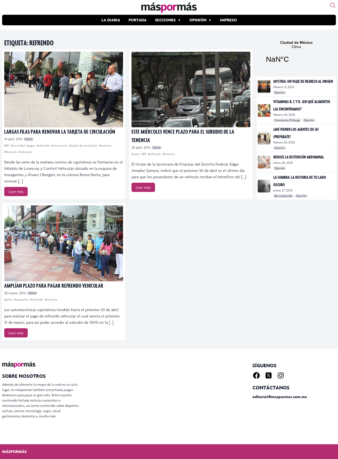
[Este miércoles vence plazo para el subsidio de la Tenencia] (191, 89)
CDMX (28, 139)
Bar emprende (283, 196)
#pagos (31, 145)
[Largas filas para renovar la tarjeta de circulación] (63, 89)
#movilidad (18, 145)
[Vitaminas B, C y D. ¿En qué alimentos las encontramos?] (264, 110)
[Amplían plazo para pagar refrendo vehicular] (63, 243)
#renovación (59, 145)
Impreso (228, 19)
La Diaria (110, 19)
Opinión (197, 19)
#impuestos (21, 299)
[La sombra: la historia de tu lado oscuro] (264, 186)
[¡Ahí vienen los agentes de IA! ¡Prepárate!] (264, 138)
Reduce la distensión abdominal (298, 157)
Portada (138, 19)
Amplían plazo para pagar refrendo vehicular (53, 285)
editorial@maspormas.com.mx (279, 396)
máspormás (14, 451)
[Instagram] (281, 375)
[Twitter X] (269, 375)
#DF (7, 145)
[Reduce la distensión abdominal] (264, 162)
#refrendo (43, 145)
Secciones (165, 19)
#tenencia (105, 145)
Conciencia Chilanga (287, 120)
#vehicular (25, 152)
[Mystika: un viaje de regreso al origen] (264, 86)
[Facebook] (256, 375)
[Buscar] (333, 5)
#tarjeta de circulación (83, 145)
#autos (136, 154)
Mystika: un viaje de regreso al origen (303, 81)
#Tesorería (11, 152)
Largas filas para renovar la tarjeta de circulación (59, 131)
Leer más (16, 191)
